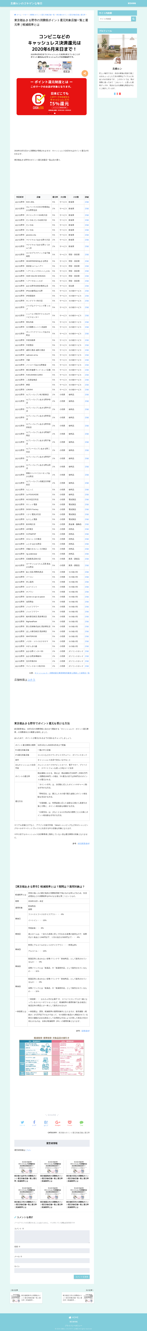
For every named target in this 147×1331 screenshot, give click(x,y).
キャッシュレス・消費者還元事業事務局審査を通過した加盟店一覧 (62, 673)
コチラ (31, 679)
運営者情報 (132, 3)
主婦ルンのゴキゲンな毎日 (26, 3)
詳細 (87, 202)
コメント (19, 1229)
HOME (74, 1317)
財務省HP (86, 1031)
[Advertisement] (52, 134)
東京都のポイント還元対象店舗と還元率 (74, 1133)
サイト (17, 1266)
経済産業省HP (84, 844)
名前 (17, 1247)
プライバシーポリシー (73, 1326)
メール (18, 1256)
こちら (28, 1150)
